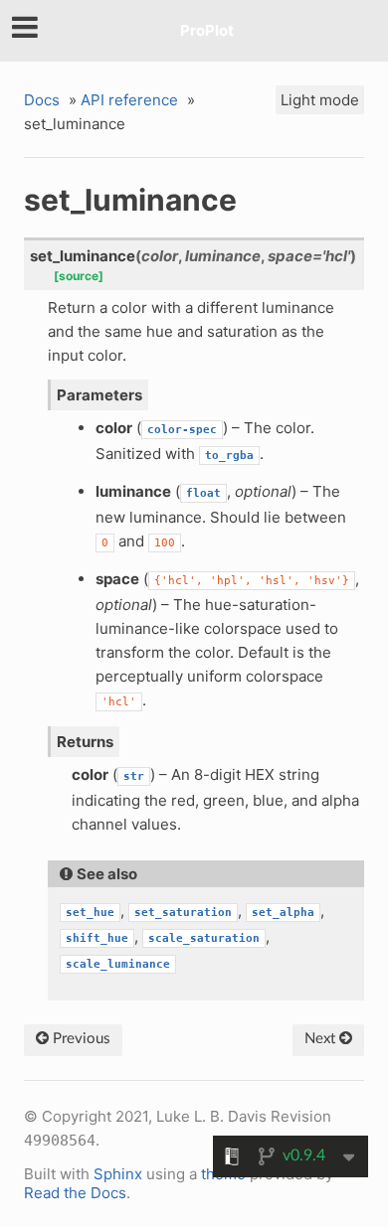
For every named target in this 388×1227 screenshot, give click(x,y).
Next (321, 1038)
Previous (79, 1038)
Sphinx (118, 1173)
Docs (42, 99)
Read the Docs (75, 1192)
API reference (129, 99)
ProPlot (207, 30)
